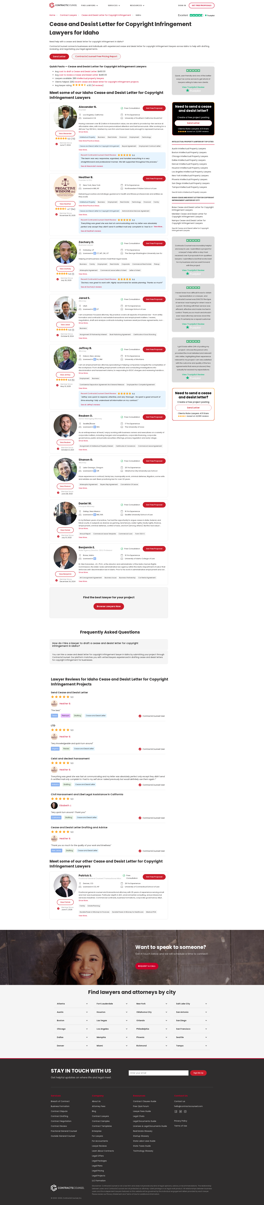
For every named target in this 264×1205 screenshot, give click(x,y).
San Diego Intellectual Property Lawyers (191, 183)
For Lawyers (97, 1136)
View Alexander (65, 133)
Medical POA (151, 912)
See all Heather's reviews (91, 231)
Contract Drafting (59, 1116)
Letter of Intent (134, 270)
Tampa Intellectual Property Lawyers (189, 187)
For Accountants (100, 1141)
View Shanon (65, 486)
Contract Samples (101, 1121)
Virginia (55, 748)
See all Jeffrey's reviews (90, 404)
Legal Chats (138, 1116)
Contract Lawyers (68, 15)
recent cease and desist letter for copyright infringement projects (107, 81)
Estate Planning (94, 906)
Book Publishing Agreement (120, 334)
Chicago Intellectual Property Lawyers (190, 156)
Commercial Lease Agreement (150, 446)
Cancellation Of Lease (129, 484)
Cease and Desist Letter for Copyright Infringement (106, 15)
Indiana (55, 784)
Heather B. (65, 703)
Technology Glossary (143, 1151)
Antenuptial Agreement (88, 270)
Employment (134, 137)
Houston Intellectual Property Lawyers (190, 167)
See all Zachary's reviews (91, 287)
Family (156, 202)
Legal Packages (99, 1160)
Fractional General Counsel (64, 1131)
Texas (54, 715)
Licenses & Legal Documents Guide (150, 1126)
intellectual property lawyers (90, 78)
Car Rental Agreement (147, 578)
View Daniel (65, 530)
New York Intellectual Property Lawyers (190, 175)
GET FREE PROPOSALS (201, 5)
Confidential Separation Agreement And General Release (102, 384)
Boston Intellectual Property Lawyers (189, 152)
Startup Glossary (141, 1136)
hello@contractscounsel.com (188, 1106)
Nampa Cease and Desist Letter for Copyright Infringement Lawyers (189, 222)
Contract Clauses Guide (144, 1101)
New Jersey (56, 850)
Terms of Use (180, 1125)
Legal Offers (98, 1155)
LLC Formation (99, 1180)
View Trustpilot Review (193, 87)
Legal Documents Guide (144, 1121)
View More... (83, 150)
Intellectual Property (87, 137)
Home (52, 15)
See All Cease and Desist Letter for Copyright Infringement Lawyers (190, 229)
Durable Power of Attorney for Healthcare (127, 912)
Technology (146, 137)
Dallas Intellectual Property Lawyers (189, 160)
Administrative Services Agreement (135, 211)
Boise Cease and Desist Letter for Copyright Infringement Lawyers (193, 208)
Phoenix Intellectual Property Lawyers (189, 179)
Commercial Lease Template (104, 534)
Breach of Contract (60, 1101)
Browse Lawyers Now (109, 606)
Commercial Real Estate (141, 264)
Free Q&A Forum (141, 1106)
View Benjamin (65, 574)
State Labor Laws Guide (144, 1141)
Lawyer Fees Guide (142, 1111)
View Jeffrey (65, 375)
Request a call (147, 966)
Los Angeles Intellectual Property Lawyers (191, 171)
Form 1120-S (140, 534)
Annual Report (85, 534)
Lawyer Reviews (99, 1146)
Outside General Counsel (63, 1136)
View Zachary (65, 269)
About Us (96, 1101)
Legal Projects (98, 1175)
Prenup (156, 264)
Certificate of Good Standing (145, 334)
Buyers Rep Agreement (109, 484)
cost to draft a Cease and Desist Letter (78, 71)
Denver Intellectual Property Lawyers (189, 164)
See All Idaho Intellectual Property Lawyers (189, 192)
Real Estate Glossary (142, 1131)
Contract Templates (102, 1126)
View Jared (65, 324)
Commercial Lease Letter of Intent (113, 270)
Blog (94, 1111)
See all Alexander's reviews (92, 166)
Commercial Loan (125, 534)
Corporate (126, 264)
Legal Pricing (98, 1170)
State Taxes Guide (142, 1146)
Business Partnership (127, 578)
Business (101, 137)
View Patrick (65, 902)
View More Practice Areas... (90, 141)
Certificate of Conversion (125, 446)
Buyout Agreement (129, 146)
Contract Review (59, 1126)
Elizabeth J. (65, 805)
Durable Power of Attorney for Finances (94, 912)
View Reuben (65, 442)
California (56, 817)
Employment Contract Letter (149, 146)
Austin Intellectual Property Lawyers (189, 148)
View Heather (65, 204)
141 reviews (97, 85)
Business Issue (110, 578)
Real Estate (112, 137)
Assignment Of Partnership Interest (93, 334)
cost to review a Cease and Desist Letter (78, 75)
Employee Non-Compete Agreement (141, 384)
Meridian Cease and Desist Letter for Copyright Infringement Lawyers (189, 215)
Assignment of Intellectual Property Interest (96, 446)
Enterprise (96, 1131)
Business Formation (60, 1106)
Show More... (84, 132)
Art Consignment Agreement (91, 578)
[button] (72, 1004)
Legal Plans (97, 1165)
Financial (123, 137)
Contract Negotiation (61, 1121)
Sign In (182, 5)
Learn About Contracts (103, 1151)
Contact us (179, 1101)
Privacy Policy (180, 1120)
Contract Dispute (59, 1111)
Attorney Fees (98, 1106)
